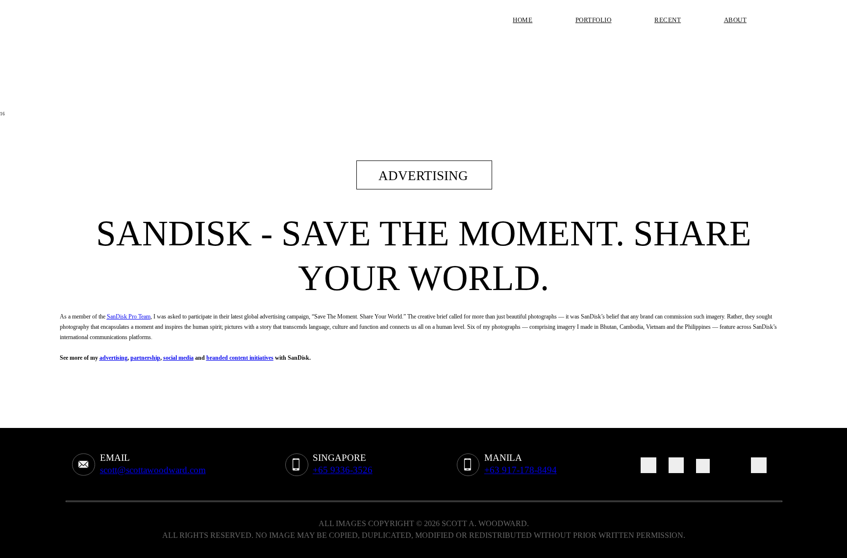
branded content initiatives (240, 357)
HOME (522, 20)
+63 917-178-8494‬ (520, 470)
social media (178, 357)
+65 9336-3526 (343, 470)
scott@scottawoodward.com (153, 470)
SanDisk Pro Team (128, 316)
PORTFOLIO (593, 20)
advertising (113, 357)
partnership (145, 357)
